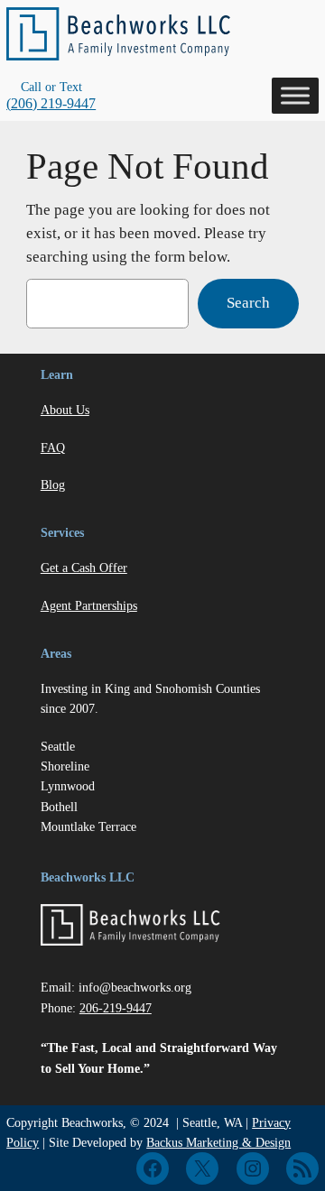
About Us (65, 409)
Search (248, 302)
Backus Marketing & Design (218, 1142)
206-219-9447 (115, 1008)
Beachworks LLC (88, 877)
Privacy (271, 1122)
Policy (22, 1142)
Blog (53, 484)
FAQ (53, 447)
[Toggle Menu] (295, 95)
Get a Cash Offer (84, 567)
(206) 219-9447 (51, 103)
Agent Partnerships (89, 605)
